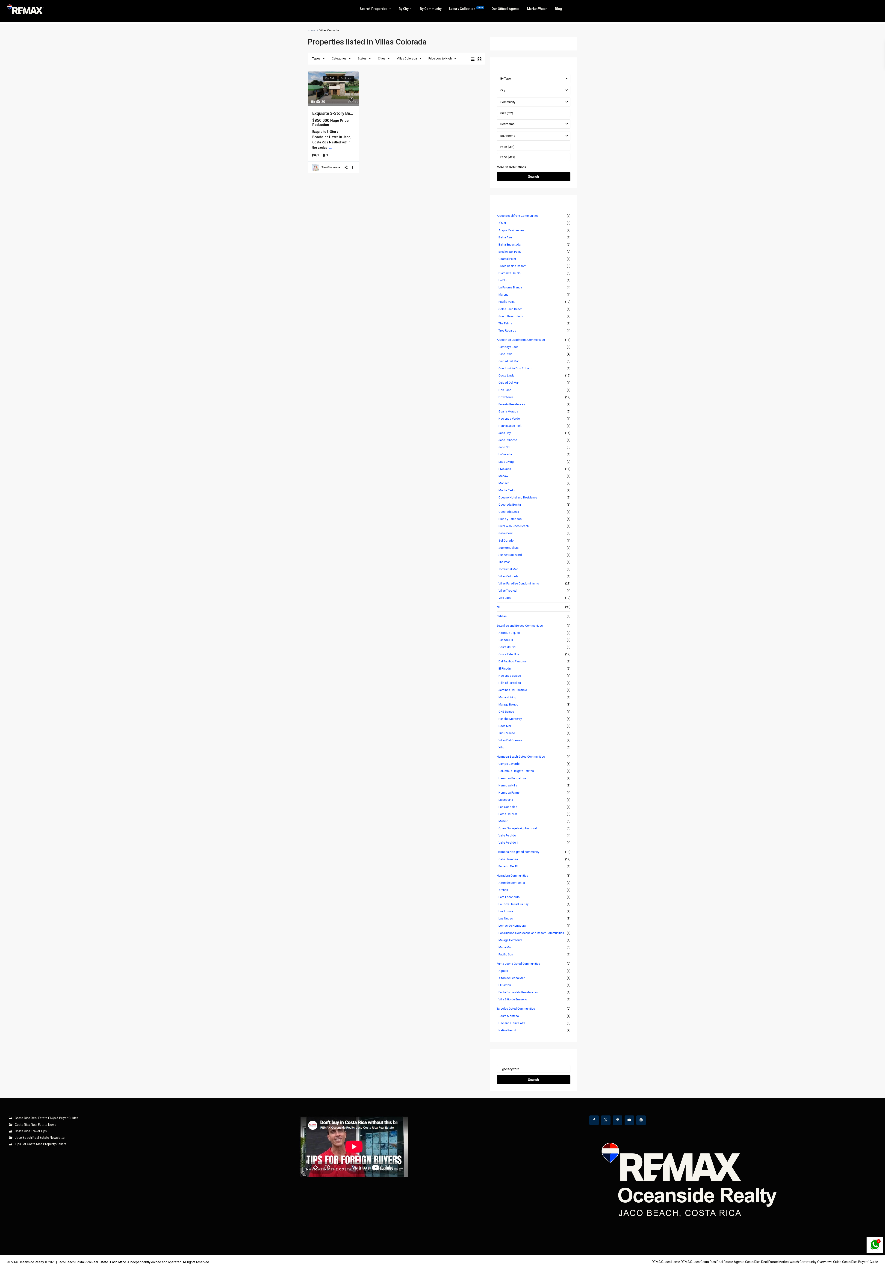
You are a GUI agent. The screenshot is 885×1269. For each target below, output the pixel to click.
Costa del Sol (507, 647)
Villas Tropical (508, 590)
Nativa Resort (507, 1030)
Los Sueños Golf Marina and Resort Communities (531, 933)
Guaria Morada (508, 411)
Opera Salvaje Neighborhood (518, 828)
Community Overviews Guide (820, 1262)
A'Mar (502, 223)
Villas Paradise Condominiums (519, 583)
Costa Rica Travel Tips (31, 1131)
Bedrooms (507, 124)
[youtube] (629, 1120)
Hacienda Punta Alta (512, 1023)
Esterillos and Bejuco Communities (520, 625)
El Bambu (505, 985)
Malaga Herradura (510, 940)
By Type (505, 78)
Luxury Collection (466, 8)
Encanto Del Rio (509, 866)
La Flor (503, 280)
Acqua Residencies (511, 230)
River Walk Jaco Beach (514, 526)
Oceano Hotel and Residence (518, 497)
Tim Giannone (331, 167)
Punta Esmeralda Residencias (518, 992)
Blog (558, 9)
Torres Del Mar (508, 569)
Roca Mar (505, 726)
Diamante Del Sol (510, 273)
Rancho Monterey (510, 718)
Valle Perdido (507, 835)
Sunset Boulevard (510, 555)
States (362, 58)
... (330, 147)
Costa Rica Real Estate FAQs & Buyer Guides (46, 1118)
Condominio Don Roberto (516, 368)
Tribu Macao (507, 733)
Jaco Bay (505, 433)
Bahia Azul (506, 237)
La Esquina (506, 799)
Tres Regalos (507, 330)
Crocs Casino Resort (512, 266)
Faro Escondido (509, 897)
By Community (431, 9)
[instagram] (641, 1120)
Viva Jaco (505, 597)
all (498, 607)
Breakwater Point (510, 251)
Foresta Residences (512, 404)
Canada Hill (506, 640)
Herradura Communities (512, 875)
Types (316, 58)
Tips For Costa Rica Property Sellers (40, 1144)
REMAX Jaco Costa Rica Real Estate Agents (712, 1262)
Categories (339, 58)
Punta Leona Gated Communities (518, 963)
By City (404, 9)
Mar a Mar (505, 947)
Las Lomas (506, 911)
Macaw (503, 476)
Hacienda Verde (509, 418)
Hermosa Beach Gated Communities (521, 756)
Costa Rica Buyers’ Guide (860, 1262)
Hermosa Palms (509, 792)
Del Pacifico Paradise (512, 661)
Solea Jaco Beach (510, 309)
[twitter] (606, 1120)
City (502, 90)
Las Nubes (506, 918)
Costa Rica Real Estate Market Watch (772, 1262)
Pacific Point (507, 301)
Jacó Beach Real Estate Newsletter (40, 1137)
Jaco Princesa (508, 440)
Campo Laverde (509, 763)
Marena (503, 294)
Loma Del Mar (508, 814)
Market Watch (537, 9)
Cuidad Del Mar (509, 382)
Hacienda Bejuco (510, 675)
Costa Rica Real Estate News (35, 1125)
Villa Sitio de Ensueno (513, 999)
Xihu (501, 747)
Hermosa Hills (508, 785)
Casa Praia (505, 354)
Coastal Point (507, 259)
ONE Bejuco (506, 711)
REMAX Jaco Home (666, 1262)
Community (507, 102)
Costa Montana (509, 1016)
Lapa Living (506, 461)
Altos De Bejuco (509, 632)
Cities (381, 58)
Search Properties (373, 9)
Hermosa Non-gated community (518, 852)
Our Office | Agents (505, 9)
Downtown (506, 397)
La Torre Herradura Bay (513, 904)
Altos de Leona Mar (512, 978)
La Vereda (505, 454)
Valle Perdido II (508, 842)
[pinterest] (617, 1120)
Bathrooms (507, 135)
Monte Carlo (507, 490)
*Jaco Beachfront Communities (517, 215)
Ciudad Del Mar (509, 361)
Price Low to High (440, 58)
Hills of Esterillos (510, 683)
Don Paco (505, 390)
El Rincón (505, 668)
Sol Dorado (506, 540)
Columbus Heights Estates (516, 771)
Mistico (503, 821)
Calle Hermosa (508, 859)
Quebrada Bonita (510, 504)
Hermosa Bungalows (512, 778)
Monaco (504, 483)
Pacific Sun (506, 954)
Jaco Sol (504, 447)
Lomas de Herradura (512, 925)
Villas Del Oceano (510, 740)
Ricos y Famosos (510, 519)
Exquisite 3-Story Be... (332, 113)
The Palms (505, 323)
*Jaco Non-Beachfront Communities (521, 339)
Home (311, 30)
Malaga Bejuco (508, 704)
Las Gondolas (508, 807)
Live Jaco (505, 469)
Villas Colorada (407, 58)
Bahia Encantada (510, 244)
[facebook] (594, 1120)
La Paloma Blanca (510, 287)
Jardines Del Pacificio (513, 690)
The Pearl (504, 562)
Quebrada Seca (509, 511)
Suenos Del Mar (509, 547)
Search (533, 176)
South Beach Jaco (511, 316)
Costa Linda (506, 375)
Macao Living (507, 697)
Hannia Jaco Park (510, 425)
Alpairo (503, 971)
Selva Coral (506, 533)
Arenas (503, 890)
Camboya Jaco (509, 347)
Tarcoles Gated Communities (516, 1008)
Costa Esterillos (509, 654)
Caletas (502, 616)
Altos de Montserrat (512, 882)
